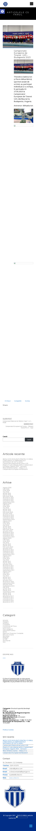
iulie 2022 (6, 557)
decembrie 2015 (8, 602)
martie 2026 (7, 495)
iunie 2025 (6, 506)
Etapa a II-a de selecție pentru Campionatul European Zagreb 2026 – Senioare (18, 465)
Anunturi (6, 623)
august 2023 (7, 538)
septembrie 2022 (8, 554)
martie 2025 (7, 511)
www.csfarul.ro (14, 778)
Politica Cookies (8, 730)
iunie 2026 (6, 490)
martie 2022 (7, 563)
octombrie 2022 (8, 553)
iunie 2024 (6, 524)
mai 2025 (6, 508)
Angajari (6, 622)
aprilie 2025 (7, 509)
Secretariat (6, 641)
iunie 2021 (6, 574)
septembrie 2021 (8, 570)
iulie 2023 (6, 540)
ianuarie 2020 (7, 585)
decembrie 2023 (8, 532)
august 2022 (7, 556)
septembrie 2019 (8, 586)
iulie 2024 (6, 522)
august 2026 (7, 488)
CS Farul (7, 401)
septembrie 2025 (8, 502)
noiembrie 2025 (8, 499)
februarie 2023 (8, 547)
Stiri (4, 642)
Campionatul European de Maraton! (15, 469)
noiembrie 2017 (8, 598)
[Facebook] (9, 405)
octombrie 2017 (8, 599)
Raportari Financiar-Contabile (13, 633)
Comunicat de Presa (10, 626)
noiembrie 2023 (8, 534)
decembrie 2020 (8, 582)
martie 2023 (7, 545)
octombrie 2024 (8, 518)
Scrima (27, 401)
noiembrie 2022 (8, 551)
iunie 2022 (6, 559)
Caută (5, 436)
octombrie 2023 (8, 535)
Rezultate (6, 636)
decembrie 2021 (8, 566)
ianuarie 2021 (7, 580)
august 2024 (7, 521)
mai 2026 (6, 492)
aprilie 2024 (7, 527)
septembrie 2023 (8, 537)
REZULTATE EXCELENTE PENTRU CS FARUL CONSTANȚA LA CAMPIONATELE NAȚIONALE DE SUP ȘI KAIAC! (18, 460)
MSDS (5, 632)
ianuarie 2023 (7, 548)
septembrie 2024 (8, 519)
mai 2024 (6, 525)
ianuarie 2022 (7, 564)
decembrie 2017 (8, 596)
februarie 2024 (8, 530)
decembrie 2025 (8, 498)
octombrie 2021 (8, 569)
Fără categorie (8, 629)
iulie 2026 (6, 489)
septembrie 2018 (8, 592)
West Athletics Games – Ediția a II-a (15, 468)
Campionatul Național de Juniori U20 (15, 463)
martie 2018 (7, 595)
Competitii (17, 401)
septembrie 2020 (8, 583)
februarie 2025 (8, 512)
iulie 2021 (6, 573)
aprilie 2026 (7, 493)
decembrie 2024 (8, 515)
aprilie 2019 (7, 589)
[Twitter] (11, 405)
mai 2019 (6, 587)
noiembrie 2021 (8, 567)
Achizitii (5, 620)
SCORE (5, 639)
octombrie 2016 (8, 600)
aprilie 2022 (7, 561)
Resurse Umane (8, 635)
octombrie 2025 (8, 501)
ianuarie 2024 (7, 531)
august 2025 (7, 504)
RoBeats (6, 638)
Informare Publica (9, 630)
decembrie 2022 (8, 550)
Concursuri (6, 628)
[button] (2, 11)
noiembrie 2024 (8, 517)
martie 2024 (7, 528)
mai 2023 (6, 543)
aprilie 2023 (7, 544)
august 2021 (7, 572)
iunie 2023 (6, 541)
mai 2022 (6, 560)
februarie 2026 (8, 496)
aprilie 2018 (7, 593)
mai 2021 (6, 576)
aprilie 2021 (7, 577)
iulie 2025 (6, 505)
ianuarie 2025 (7, 514)
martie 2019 (7, 590)
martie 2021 (7, 579)
